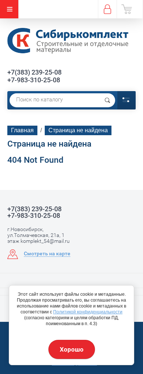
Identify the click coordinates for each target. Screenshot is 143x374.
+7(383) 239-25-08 (34, 72)
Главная (22, 130)
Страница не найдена (78, 130)
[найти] (107, 100)
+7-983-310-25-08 (33, 80)
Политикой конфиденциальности (87, 311)
